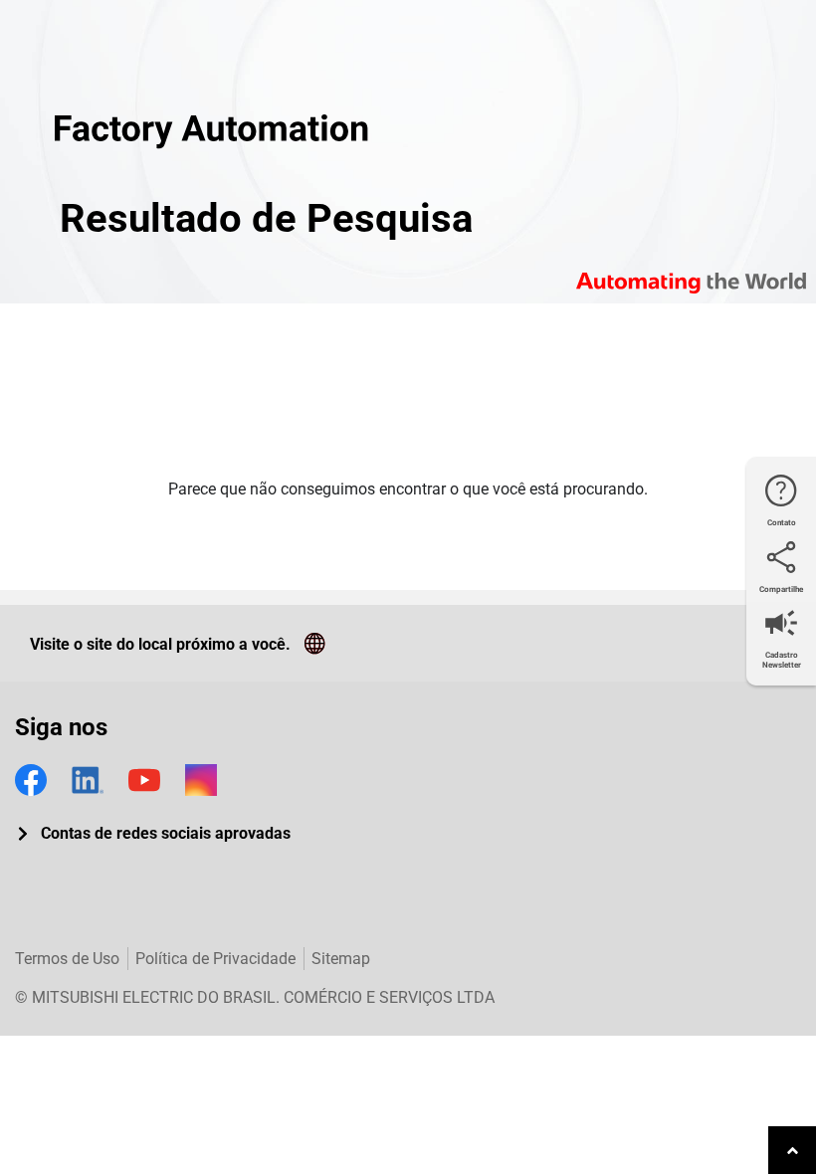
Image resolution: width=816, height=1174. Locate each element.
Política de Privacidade (215, 958)
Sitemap (340, 958)
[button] (153, 834)
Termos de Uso (67, 958)
